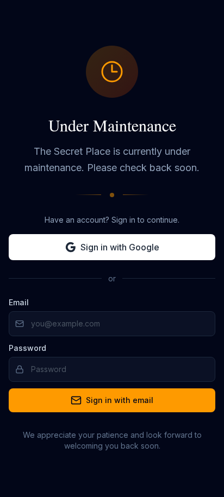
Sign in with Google (119, 247)
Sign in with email (119, 400)
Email (19, 302)
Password (27, 348)
